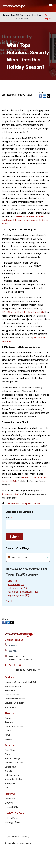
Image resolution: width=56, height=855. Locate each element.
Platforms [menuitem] (10, 794)
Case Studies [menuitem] (11, 750)
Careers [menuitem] (8, 739)
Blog (13, 581)
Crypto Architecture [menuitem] (14, 726)
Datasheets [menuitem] (10, 767)
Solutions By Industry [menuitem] (14, 703)
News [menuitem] (7, 735)
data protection (17, 588)
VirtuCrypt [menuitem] (9, 803)
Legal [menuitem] (7, 836)
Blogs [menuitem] (7, 754)
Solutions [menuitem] (9, 677)
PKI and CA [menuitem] (10, 690)
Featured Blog (16, 584)
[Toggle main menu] (50, 6)
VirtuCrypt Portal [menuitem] (12, 822)
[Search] (47, 557)
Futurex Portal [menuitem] (11, 818)
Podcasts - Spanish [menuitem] (14, 762)
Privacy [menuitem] (25, 836)
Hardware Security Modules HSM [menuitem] (20, 682)
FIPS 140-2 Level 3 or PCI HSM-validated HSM (23, 312)
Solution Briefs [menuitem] (12, 775)
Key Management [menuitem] (13, 686)
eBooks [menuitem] (8, 771)
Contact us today (10, 494)
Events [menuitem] (8, 730)
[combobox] (28, 557)
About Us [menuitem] (9, 713)
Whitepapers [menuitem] (11, 783)
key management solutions (23, 592)
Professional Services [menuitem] (15, 699)
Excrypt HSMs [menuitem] (11, 807)
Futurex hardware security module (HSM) (23, 504)
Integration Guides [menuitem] (13, 779)
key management (18, 595)
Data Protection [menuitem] (12, 694)
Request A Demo (26, 669)
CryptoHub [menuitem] (10, 799)
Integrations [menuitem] (10, 707)
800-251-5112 (15, 651)
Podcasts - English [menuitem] (13, 758)
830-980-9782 (15, 645)
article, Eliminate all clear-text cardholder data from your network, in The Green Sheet (25, 220)
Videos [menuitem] (8, 787)
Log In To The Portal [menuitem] (15, 813)
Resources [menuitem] (10, 745)
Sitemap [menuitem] (16, 836)
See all (9, 601)
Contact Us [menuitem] (10, 718)
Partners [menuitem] (9, 722)
